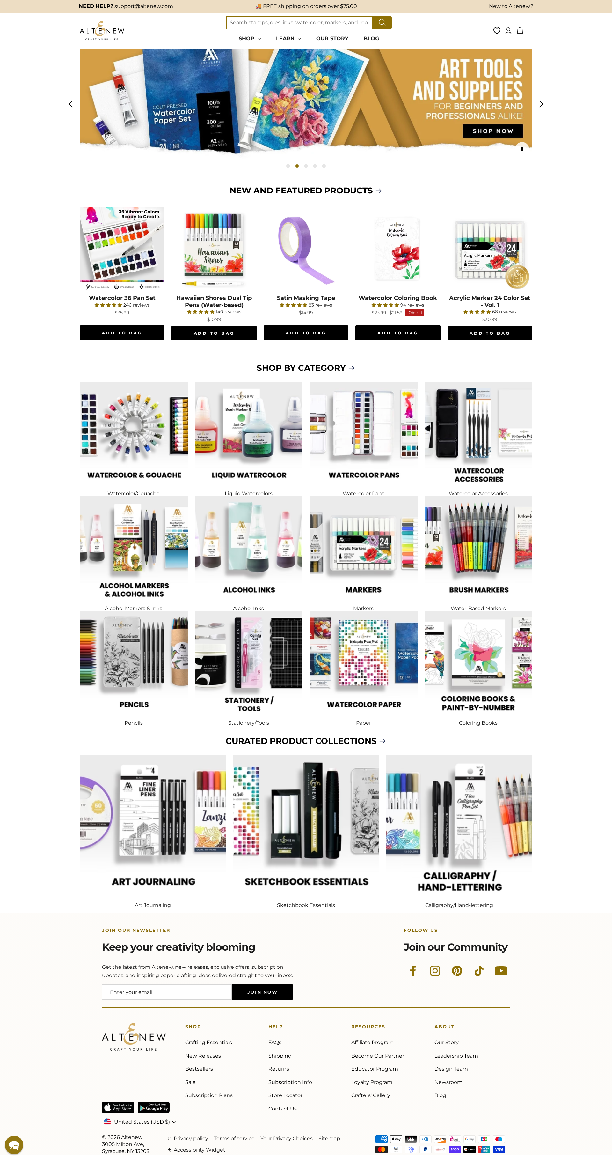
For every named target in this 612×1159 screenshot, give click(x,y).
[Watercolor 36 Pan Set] (122, 249)
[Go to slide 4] (315, 166)
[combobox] (299, 22)
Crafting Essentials (208, 1042)
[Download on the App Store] (118, 1107)
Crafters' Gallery (370, 1095)
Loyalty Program (371, 1082)
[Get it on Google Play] (154, 1107)
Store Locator (285, 1095)
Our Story (446, 1042)
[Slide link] (306, 104)
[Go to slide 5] (324, 166)
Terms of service (234, 1138)
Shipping (280, 1056)
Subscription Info (290, 1082)
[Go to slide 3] (306, 166)
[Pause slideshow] (522, 149)
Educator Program (374, 1069)
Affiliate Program (372, 1042)
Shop (193, 1027)
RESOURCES (368, 1027)
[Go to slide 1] (288, 166)
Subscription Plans (209, 1095)
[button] (14, 1145)
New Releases (203, 1056)
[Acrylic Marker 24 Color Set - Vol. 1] (490, 249)
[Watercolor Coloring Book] (397, 249)
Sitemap (329, 1138)
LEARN (286, 38)
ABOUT (444, 1027)
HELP (275, 1027)
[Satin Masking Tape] (306, 249)
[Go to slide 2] (297, 166)
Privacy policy (191, 1138)
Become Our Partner (377, 1056)
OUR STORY (332, 38)
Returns (278, 1069)
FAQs (274, 1042)
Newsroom (448, 1082)
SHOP (247, 38)
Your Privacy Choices (286, 1138)
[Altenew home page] (102, 30)
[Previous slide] (71, 104)
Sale (190, 1082)
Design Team (451, 1069)
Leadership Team (456, 1056)
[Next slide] (541, 104)
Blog (440, 1095)
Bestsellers (199, 1069)
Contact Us (282, 1109)
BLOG (371, 38)
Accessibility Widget (199, 1150)
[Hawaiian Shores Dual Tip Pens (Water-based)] (213, 249)
